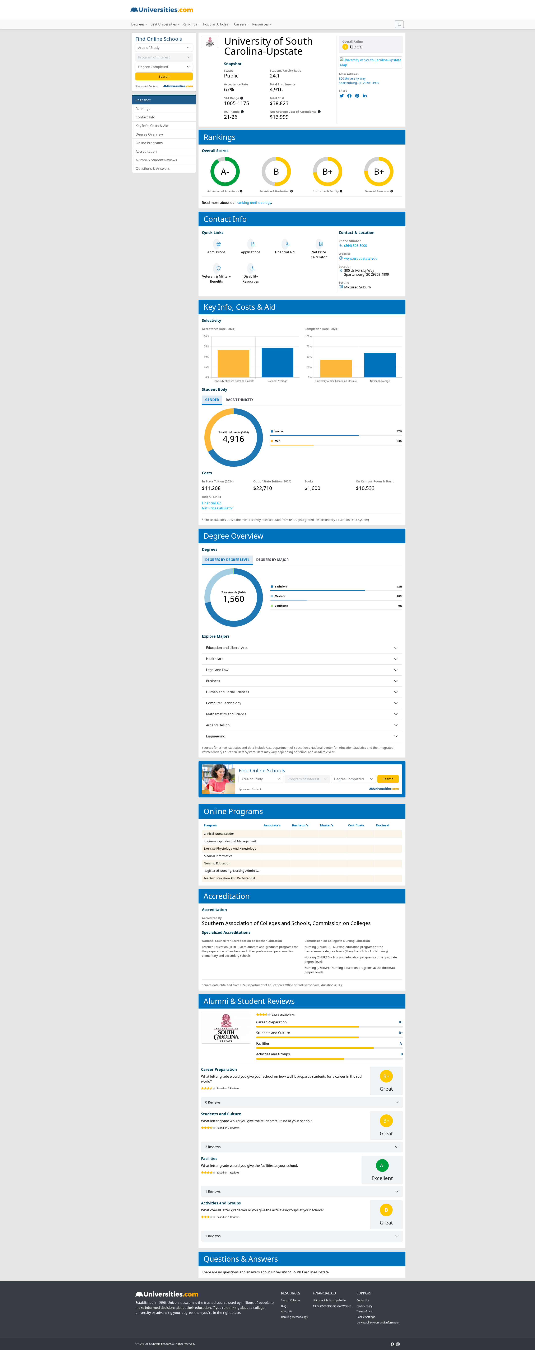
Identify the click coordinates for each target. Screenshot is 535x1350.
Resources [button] (260, 24)
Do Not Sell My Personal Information (378, 1322)
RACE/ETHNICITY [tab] (239, 399)
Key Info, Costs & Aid (152, 125)
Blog (284, 1306)
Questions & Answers (153, 168)
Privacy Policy (364, 1306)
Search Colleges (290, 1300)
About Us (286, 1311)
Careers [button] (240, 24)
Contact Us (363, 1300)
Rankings (143, 108)
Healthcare (214, 658)
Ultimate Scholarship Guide (329, 1300)
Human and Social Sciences (227, 692)
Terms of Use (364, 1311)
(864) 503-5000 (355, 246)
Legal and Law (217, 669)
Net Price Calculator (217, 508)
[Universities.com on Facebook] (392, 1344)
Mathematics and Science (226, 714)
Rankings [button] (190, 24)
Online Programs (149, 143)
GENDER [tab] (212, 399)
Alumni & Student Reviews (156, 160)
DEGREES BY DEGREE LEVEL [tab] (227, 559)
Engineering (215, 736)
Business (213, 681)
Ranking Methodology (294, 1317)
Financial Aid (212, 503)
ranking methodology (254, 202)
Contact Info (145, 117)
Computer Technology (223, 703)
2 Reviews (213, 1146)
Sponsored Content (146, 86)
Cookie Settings (366, 1317)
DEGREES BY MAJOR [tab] (272, 559)
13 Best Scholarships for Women (332, 1306)
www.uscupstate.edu (360, 258)
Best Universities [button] (163, 24)
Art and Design (218, 725)
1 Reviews (213, 1191)
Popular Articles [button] (215, 24)
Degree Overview (149, 134)
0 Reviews (213, 1102)
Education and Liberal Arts (227, 647)
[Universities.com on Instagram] (398, 1344)
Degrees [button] (138, 24)
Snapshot (143, 100)
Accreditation (146, 151)
